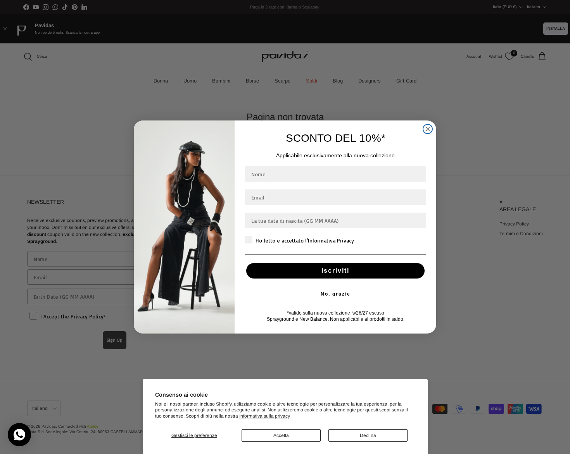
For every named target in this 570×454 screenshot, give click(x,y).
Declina (368, 435)
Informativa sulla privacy (264, 416)
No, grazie (336, 294)
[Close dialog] (427, 129)
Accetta (281, 435)
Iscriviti (335, 270)
